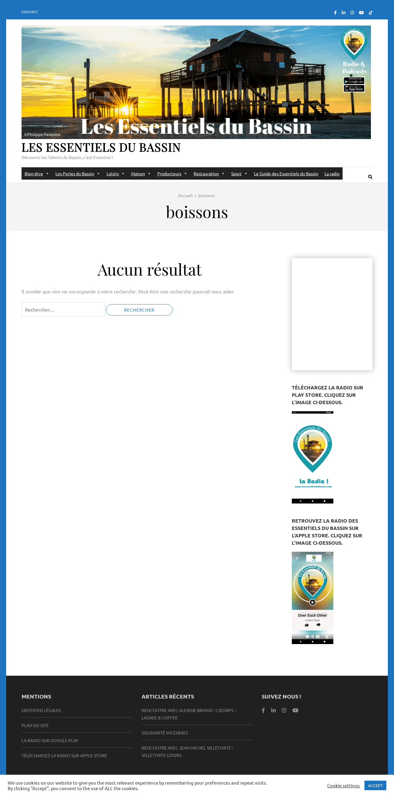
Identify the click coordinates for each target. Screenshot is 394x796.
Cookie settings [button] (343, 785)
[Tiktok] (370, 12)
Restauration (206, 173)
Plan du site (35, 725)
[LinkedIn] (343, 12)
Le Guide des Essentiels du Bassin (286, 173)
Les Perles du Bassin (74, 173)
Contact (30, 11)
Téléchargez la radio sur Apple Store (64, 755)
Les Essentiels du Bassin (101, 147)
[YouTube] (361, 12)
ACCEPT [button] (375, 785)
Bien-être (34, 173)
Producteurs (169, 173)
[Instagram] (352, 12)
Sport (236, 173)
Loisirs (113, 173)
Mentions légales (41, 710)
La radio (332, 173)
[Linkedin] (273, 710)
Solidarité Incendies (165, 732)
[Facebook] (335, 12)
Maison (138, 173)
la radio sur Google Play (50, 740)
